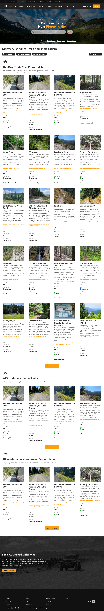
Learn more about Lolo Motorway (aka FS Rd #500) (65, 103)
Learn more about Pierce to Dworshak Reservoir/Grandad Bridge (39, 103)
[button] (8, 54)
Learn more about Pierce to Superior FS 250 (14, 103)
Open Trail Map (9, 570)
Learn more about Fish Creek (14, 272)
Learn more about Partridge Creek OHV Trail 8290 (65, 272)
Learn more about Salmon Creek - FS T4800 (90, 332)
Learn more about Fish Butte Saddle (65, 159)
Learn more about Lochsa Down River (39, 272)
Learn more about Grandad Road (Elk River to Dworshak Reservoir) (65, 332)
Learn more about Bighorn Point (90, 103)
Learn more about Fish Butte (65, 215)
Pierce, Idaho (51, 41)
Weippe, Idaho (61, 41)
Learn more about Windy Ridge (14, 332)
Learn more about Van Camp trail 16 (90, 215)
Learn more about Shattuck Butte (39, 332)
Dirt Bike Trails (40, 19)
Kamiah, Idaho (71, 41)
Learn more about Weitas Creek (39, 159)
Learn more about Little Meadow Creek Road (14, 215)
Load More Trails (52, 366)
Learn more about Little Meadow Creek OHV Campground (39, 215)
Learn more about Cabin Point (14, 159)
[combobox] (49, 32)
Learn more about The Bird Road (90, 272)
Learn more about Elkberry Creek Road (90, 159)
